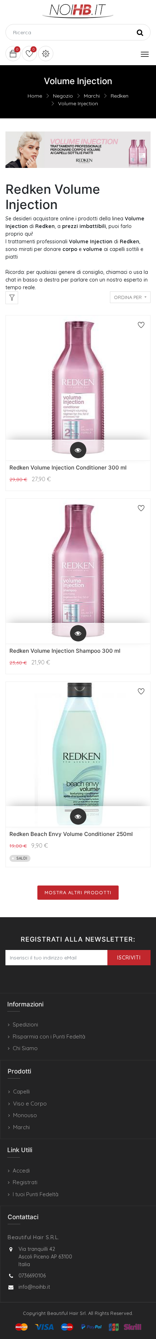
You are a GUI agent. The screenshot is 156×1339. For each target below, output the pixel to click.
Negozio (63, 96)
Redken (119, 96)
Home (35, 96)
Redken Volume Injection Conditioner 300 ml (68, 467)
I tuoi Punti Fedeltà (35, 1194)
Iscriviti (129, 957)
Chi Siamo (25, 1048)
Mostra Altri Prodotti (78, 892)
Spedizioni (25, 1024)
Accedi (21, 1170)
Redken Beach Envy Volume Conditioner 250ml (71, 834)
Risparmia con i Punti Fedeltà (49, 1036)
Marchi (92, 96)
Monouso (25, 1115)
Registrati (25, 1182)
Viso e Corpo (30, 1103)
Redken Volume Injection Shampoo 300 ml (64, 650)
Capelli (21, 1091)
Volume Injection (78, 103)
